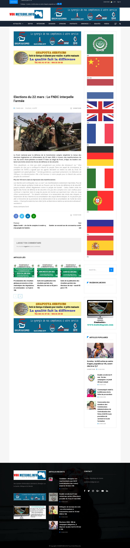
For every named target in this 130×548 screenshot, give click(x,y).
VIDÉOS (106, 23)
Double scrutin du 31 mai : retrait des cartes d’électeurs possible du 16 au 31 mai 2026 (70, 496)
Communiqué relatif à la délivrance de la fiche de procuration (105, 392)
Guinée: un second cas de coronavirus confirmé (65, 225)
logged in (26, 246)
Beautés (97, 23)
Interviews (41, 23)
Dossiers (52, 23)
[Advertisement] (47, 78)
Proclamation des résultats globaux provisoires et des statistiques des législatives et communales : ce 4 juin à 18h (24, 285)
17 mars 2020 (19, 108)
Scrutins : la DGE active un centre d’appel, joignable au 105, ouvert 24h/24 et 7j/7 (100, 363)
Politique (23, 2)
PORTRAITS (73, 23)
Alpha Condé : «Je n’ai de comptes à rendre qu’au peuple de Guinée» (30, 225)
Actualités (17, 23)
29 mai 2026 (102, 384)
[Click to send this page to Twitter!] (22, 216)
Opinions (62, 23)
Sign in (119, 2)
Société (34, 108)
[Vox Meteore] (26, 14)
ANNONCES (85, 23)
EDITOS (30, 23)
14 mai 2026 (64, 489)
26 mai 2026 (102, 397)
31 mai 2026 (101, 369)
